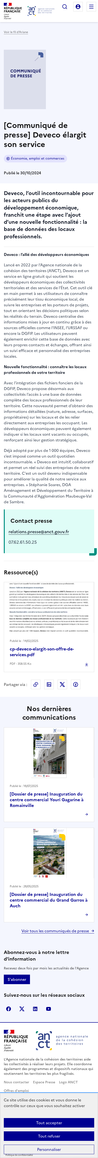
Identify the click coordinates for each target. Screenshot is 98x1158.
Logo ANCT (68, 1082)
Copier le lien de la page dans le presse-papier (35, 684)
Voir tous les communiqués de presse (55, 931)
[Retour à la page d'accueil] (41, 11)
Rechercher (64, 6)
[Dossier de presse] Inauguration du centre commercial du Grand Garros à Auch (49, 900)
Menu (91, 6)
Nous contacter (16, 1082)
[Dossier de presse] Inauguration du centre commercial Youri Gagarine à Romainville (46, 800)
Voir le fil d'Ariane (16, 32)
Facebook (75, 684)
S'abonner (17, 979)
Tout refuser (49, 1136)
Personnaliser (49, 1149)
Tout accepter (49, 1123)
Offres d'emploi (16, 1090)
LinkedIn (49, 684)
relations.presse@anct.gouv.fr (39, 531)
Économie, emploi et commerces (37, 158)
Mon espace (78, 6)
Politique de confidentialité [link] (19, 1155)
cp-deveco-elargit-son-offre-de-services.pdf (42, 652)
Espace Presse (44, 1082)
